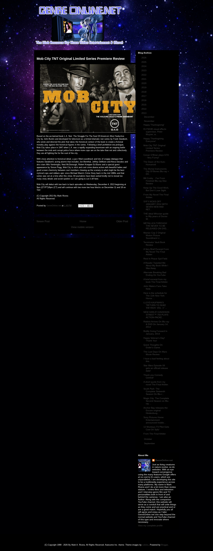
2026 (144, 57)
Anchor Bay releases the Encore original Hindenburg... (155, 410)
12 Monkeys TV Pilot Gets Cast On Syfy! (156, 428)
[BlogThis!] (82, 205)
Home (83, 221)
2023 (144, 70)
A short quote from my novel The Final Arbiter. (156, 383)
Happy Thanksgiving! (153, 125)
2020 (144, 83)
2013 (144, 113)
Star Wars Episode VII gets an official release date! (155, 368)
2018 (144, 92)
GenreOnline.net (164, 460)
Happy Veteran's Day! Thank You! (154, 339)
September (150, 443)
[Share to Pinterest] (91, 205)
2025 (144, 62)
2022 (144, 75)
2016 (144, 100)
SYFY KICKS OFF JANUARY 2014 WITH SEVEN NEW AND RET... (155, 205)
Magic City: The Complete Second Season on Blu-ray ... (156, 401)
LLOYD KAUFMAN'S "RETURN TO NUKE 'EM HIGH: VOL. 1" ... (155, 305)
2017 (144, 96)
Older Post (122, 221)
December (149, 117)
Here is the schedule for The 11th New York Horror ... (155, 296)
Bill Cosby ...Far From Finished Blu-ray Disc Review (155, 181)
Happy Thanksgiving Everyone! (153, 139)
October (148, 439)
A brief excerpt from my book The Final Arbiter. (155, 280)
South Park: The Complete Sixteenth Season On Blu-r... (154, 391)
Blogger (164, 545)
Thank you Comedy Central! (153, 376)
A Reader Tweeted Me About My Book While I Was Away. (155, 265)
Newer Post (43, 221)
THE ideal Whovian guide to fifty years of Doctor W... (155, 216)
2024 (144, 66)
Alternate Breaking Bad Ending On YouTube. (154, 273)
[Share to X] (85, 205)
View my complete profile (150, 525)
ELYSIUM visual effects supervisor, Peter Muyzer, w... (154, 132)
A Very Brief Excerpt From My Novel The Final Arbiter (156, 252)
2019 (144, 87)
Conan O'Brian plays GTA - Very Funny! (156, 156)
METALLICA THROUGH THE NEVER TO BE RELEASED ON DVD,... (156, 226)
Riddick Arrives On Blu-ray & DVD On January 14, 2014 (156, 324)
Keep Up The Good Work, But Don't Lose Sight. (156, 189)
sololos (145, 545)
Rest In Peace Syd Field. (155, 258)
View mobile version (82, 227)
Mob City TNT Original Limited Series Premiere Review (154, 148)
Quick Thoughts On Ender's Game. (153, 346)
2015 (144, 104)
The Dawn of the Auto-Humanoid (154, 163)
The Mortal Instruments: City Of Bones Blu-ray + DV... (156, 171)
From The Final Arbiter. (154, 433)
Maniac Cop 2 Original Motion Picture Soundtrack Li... (154, 235)
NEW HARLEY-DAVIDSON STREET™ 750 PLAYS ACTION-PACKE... (156, 315)
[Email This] (79, 205)
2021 (144, 79)
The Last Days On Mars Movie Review (155, 353)
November (149, 121)
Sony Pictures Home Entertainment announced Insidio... (154, 420)
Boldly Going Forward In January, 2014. (155, 332)
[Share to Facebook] (88, 205)
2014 (144, 109)
